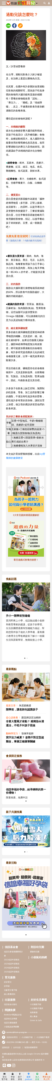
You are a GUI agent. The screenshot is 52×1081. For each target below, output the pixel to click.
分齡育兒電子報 (10, 990)
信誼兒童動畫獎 (10, 1022)
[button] (36, 2)
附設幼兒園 (37, 947)
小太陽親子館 (35, 1004)
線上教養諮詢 (9, 994)
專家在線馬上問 (47, 1077)
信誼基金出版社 (10, 1004)
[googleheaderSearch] (44, 3)
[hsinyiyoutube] (9, 1066)
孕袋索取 (13, 1077)
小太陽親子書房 (36, 1008)
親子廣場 (20, 1077)
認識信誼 (5, 1047)
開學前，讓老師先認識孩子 (22, 709)
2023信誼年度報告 (11, 963)
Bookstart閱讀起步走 (13, 1014)
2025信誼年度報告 (11, 971)
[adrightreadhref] (26, 831)
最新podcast (28, 1077)
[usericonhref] (48, 3)
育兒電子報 (4, 1077)
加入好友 (37, 1077)
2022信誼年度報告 (11, 959)
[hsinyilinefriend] (4, 1066)
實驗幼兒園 (34, 951)
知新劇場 (33, 1012)
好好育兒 (7, 982)
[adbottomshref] (26, 494)
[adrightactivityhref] (26, 898)
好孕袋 (7, 986)
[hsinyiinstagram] (13, 1066)
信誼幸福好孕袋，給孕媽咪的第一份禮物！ (26, 791)
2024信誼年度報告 (11, 967)
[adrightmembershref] (26, 772)
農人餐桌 (33, 1016)
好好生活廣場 (39, 999)
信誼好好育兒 (12, 1037)
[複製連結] (20, 25)
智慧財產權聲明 (30, 1047)
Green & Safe (36, 1020)
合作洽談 (17, 1047)
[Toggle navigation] (4, 3)
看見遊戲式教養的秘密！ (26, 559)
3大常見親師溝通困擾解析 (26, 515)
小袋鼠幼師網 (39, 957)
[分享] (8, 25)
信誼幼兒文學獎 (10, 1018)
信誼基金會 (11, 947)
